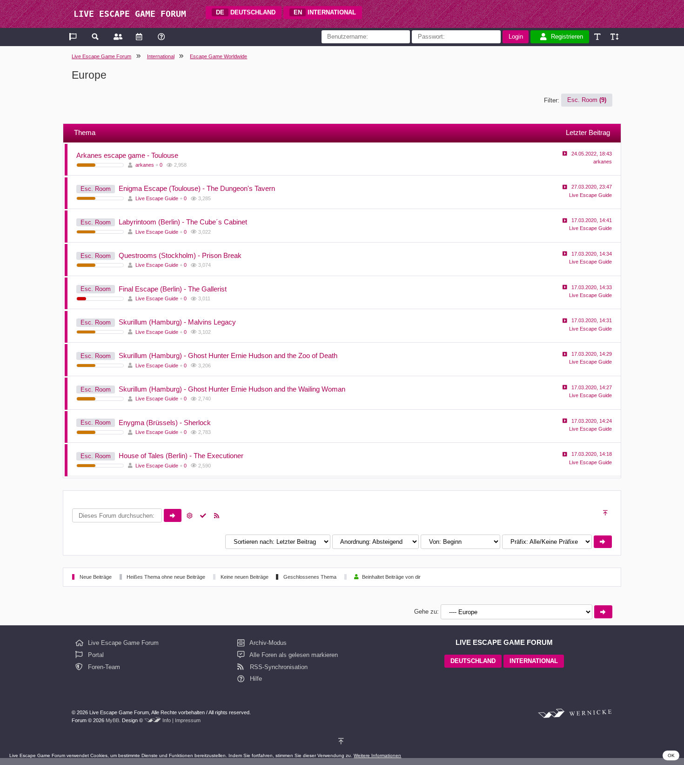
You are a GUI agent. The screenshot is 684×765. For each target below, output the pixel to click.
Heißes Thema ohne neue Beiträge (166, 577)
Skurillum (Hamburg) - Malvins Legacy (177, 322)
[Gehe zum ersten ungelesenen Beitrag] (565, 153)
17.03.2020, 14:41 (591, 220)
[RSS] (217, 515)
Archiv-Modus (267, 642)
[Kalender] (139, 36)
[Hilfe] (161, 36)
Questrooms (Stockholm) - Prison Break (180, 255)
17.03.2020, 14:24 (591, 421)
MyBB (112, 720)
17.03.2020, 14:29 (591, 354)
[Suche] (96, 36)
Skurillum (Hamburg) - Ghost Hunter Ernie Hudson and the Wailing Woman (232, 389)
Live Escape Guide (156, 198)
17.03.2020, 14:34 (591, 254)
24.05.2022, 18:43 (591, 153)
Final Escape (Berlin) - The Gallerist (173, 289)
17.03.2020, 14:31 (591, 320)
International (160, 56)
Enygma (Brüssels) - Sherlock (165, 423)
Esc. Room (586, 100)
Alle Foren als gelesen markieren (293, 654)
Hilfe (255, 678)
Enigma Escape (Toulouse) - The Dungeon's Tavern (197, 188)
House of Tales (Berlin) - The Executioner (181, 456)
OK (671, 755)
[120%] (614, 36)
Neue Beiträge (96, 577)
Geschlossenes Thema (309, 577)
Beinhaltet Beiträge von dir (391, 577)
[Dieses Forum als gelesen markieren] (203, 515)
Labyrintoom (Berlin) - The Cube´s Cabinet (183, 222)
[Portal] (74, 36)
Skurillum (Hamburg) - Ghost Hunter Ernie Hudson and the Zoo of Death (228, 355)
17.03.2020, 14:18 (591, 454)
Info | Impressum (181, 720)
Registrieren (567, 36)
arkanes (144, 165)
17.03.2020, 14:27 (591, 387)
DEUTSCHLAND (245, 12)
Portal (95, 654)
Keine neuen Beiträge (244, 577)
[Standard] (598, 36)
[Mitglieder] (117, 36)
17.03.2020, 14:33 (591, 287)
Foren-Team (103, 666)
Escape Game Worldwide (218, 56)
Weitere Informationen (377, 755)
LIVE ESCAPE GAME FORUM (130, 14)
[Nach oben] (606, 513)
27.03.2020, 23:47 (591, 187)
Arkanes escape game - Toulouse (127, 155)
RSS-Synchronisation (278, 666)
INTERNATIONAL (325, 12)
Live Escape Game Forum (101, 56)
